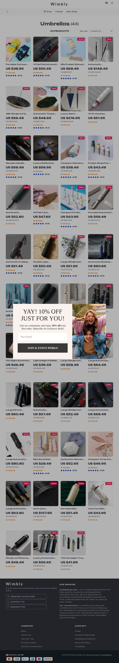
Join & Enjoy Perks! (42, 348)
